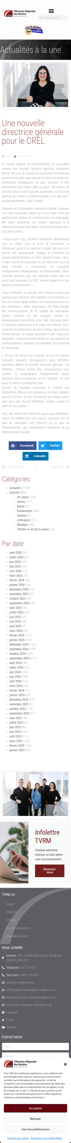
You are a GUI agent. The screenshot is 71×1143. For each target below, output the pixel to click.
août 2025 (15, 608)
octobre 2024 (17, 654)
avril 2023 (15, 736)
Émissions (12, 912)
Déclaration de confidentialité (46, 1138)
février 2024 (16, 690)
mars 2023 (15, 741)
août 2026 (15, 552)
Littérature (23, 520)
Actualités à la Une (17, 936)
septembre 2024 (19, 658)
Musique (22, 525)
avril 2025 (15, 626)
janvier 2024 (17, 695)
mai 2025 (15, 621)
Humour (22, 515)
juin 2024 (15, 672)
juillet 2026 (16, 557)
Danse (21, 506)
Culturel (14, 492)
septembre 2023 (19, 713)
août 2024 (15, 663)
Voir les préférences (35, 1129)
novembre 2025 (18, 594)
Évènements (24, 511)
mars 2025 (15, 631)
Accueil (10, 904)
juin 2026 (15, 562)
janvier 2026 (17, 585)
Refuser (35, 1119)
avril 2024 (15, 681)
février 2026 (16, 580)
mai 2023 (15, 732)
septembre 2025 (19, 603)
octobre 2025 (17, 598)
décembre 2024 (18, 644)
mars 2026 (15, 575)
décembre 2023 (18, 699)
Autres (21, 502)
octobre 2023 (17, 709)
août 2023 (15, 718)
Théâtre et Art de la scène (33, 529)
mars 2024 (15, 686)
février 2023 (16, 745)
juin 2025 (15, 617)
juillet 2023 (16, 722)
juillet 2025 (16, 612)
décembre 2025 (18, 589)
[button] (65, 1064)
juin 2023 (15, 727)
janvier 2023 (17, 750)
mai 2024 (15, 676)
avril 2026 (15, 571)
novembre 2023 (18, 704)
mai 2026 (15, 566)
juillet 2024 (16, 667)
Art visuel (23, 497)
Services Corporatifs (18, 928)
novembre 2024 (18, 649)
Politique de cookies (18, 1138)
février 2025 (16, 635)
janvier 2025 (17, 640)
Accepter (35, 1108)
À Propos (11, 920)
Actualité (14, 488)
